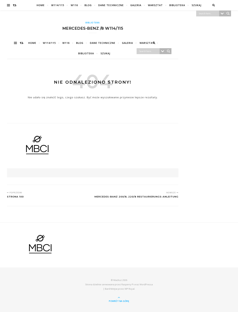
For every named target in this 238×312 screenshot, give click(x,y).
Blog (88, 5)
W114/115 (57, 5)
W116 (74, 5)
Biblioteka (177, 5)
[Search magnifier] (228, 13)
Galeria (135, 5)
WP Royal (130, 288)
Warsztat (155, 5)
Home (41, 5)
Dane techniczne (111, 5)
